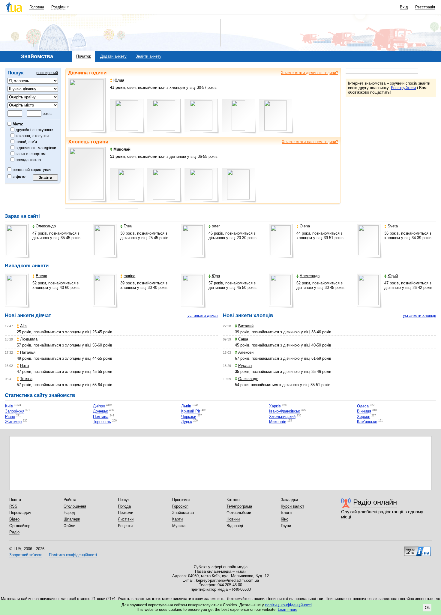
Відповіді (234, 526)
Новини (233, 519)
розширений (47, 72)
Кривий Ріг (190, 411)
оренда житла (28, 160)
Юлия (118, 80)
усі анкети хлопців (419, 315)
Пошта (15, 499)
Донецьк (100, 411)
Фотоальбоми (238, 512)
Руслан (245, 365)
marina (129, 276)
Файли (69, 526)
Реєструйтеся (403, 88)
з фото (18, 176)
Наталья (27, 352)
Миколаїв (277, 422)
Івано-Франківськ (284, 411)
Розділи (58, 7)
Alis (23, 326)
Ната (24, 365)
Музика (178, 526)
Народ (69, 512)
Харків (275, 406)
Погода (124, 506)
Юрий (393, 276)
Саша (243, 339)
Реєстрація (425, 7)
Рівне (10, 416)
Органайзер (19, 526)
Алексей (246, 352)
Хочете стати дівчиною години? (309, 72)
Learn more (287, 609)
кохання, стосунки (32, 136)
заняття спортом (31, 154)
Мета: (17, 124)
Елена (41, 276)
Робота (70, 499)
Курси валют (292, 506)
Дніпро (99, 406)
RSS (13, 506)
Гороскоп (180, 506)
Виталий (246, 326)
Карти (177, 519)
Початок (83, 56)
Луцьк (186, 422)
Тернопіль (102, 422)
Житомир (13, 422)
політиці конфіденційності (288, 605)
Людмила (29, 339)
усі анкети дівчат (203, 315)
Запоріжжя (14, 411)
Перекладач (20, 512)
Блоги (286, 512)
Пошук (124, 499)
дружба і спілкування (35, 130)
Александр (310, 276)
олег (216, 226)
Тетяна (26, 378)
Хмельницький (282, 416)
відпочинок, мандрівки (36, 148)
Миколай (121, 149)
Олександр (46, 226)
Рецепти (125, 526)
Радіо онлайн (375, 502)
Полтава (100, 416)
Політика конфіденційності (73, 555)
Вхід (404, 7)
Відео (14, 519)
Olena (305, 226)
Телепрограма (239, 506)
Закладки (289, 499)
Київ (9, 406)
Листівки (126, 519)
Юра (216, 276)
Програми (181, 499)
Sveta (393, 226)
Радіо (14, 532)
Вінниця (364, 411)
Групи (286, 526)
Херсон (363, 416)
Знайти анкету (148, 56)
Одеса (363, 406)
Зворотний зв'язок (25, 555)
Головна (36, 7)
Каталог (233, 499)
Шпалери (72, 519)
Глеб (128, 226)
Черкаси (188, 416)
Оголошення (75, 506)
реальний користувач (31, 169)
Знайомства (183, 512)
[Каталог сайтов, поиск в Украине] (417, 549)
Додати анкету (113, 56)
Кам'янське (367, 422)
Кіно (284, 519)
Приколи (125, 512)
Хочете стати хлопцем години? (310, 142)
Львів (186, 406)
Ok (427, 607)
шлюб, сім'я (26, 142)
